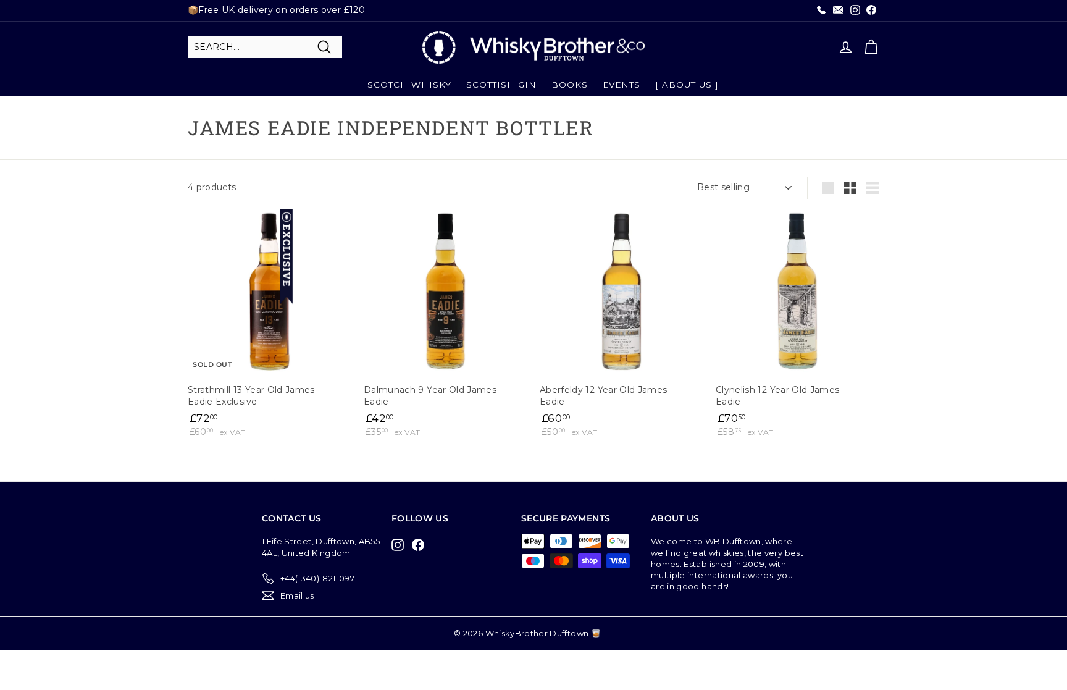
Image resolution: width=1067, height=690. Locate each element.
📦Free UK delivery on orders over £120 (276, 9)
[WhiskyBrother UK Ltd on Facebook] (421, 544)
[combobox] (265, 47)
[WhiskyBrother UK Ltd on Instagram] (400, 544)
